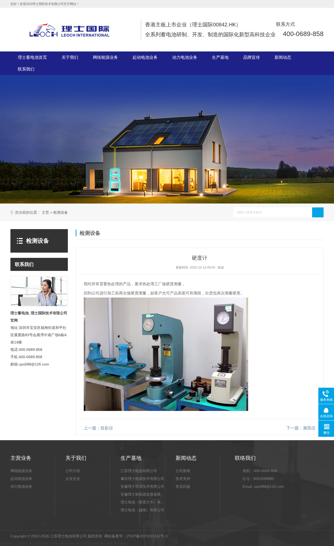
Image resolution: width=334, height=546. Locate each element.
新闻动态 (283, 57)
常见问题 (183, 486)
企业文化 (72, 479)
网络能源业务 (105, 57)
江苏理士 (22, 543)
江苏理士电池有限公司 (139, 471)
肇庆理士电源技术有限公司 (142, 479)
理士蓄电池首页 (32, 57)
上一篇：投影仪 (98, 428)
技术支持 (183, 479)
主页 (45, 212)
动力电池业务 (184, 57)
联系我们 (26, 69)
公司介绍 (72, 471)
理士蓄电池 (121, 543)
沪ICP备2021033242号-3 (147, 536)
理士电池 (106, 543)
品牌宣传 (251, 57)
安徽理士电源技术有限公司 (142, 486)
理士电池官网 (38, 543)
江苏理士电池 (90, 543)
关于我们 (70, 57)
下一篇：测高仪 (300, 428)
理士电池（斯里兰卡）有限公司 (143, 502)
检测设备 (60, 212)
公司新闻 (183, 471)
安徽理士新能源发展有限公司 (143, 494)
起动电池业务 (145, 57)
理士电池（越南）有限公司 (142, 510)
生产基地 (220, 57)
